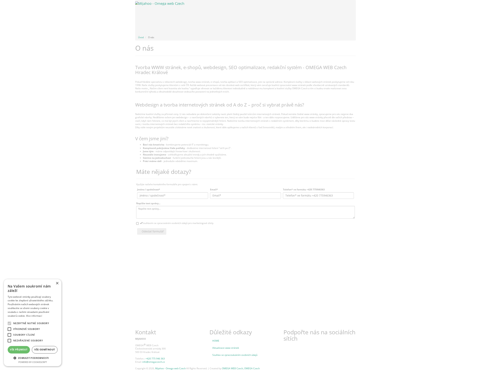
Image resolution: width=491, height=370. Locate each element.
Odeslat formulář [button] (153, 231)
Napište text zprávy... (148, 203)
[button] (33, 358)
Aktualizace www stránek (225, 347)
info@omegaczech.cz (153, 361)
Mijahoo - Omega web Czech (170, 368)
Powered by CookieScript (32, 362)
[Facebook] (291, 345)
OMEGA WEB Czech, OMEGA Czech (241, 368)
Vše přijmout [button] (18, 349)
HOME (215, 340)
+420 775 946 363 (155, 358)
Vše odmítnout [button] (44, 349)
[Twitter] (285, 345)
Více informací (34, 315)
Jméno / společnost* (148, 189)
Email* (214, 189)
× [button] (57, 283)
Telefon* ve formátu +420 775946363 (304, 189)
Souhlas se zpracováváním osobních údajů (234, 355)
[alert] (32, 322)
